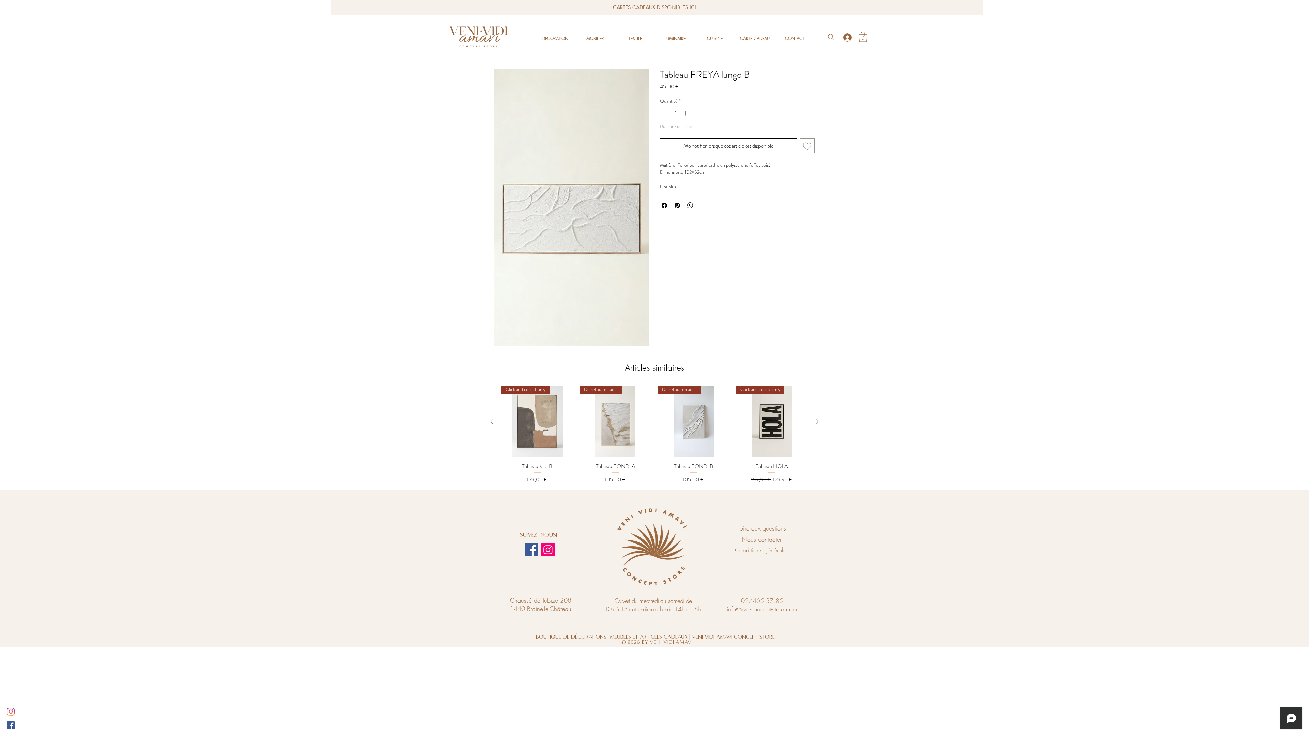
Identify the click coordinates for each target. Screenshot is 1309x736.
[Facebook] (531, 549)
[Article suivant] (817, 421)
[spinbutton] (675, 113)
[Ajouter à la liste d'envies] (807, 145)
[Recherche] (831, 37)
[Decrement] (665, 113)
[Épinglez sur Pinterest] (677, 205)
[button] (863, 37)
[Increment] (686, 113)
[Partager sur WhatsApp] (690, 205)
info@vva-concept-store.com (762, 609)
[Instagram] (548, 549)
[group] (654, 434)
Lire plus (668, 186)
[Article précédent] (491, 421)
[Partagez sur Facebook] (664, 205)
